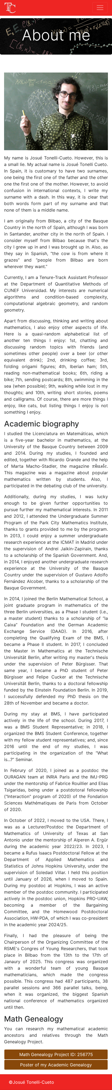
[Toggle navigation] (100, 7)
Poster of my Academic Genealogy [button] (56, 1064)
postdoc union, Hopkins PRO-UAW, (71, 898)
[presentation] (99, 466)
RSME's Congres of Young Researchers (45, 948)
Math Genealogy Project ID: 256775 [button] (56, 1054)
